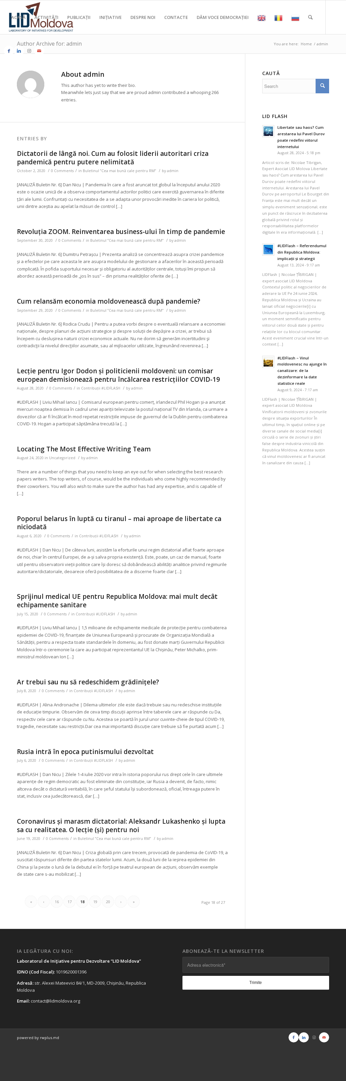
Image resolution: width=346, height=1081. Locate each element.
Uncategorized (62, 457)
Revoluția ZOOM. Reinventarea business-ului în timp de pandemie (121, 231)
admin (172, 170)
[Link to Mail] (39, 51)
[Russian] (295, 17)
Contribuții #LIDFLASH (100, 388)
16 (57, 901)
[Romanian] (278, 17)
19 (95, 901)
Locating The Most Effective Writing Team (84, 449)
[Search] (310, 17)
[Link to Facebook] (9, 51)
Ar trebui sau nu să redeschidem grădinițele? (88, 682)
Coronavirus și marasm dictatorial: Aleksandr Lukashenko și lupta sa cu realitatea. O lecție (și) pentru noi (121, 825)
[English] (261, 17)
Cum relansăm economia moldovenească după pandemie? (108, 301)
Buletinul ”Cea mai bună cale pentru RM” (119, 170)
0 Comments (62, 170)
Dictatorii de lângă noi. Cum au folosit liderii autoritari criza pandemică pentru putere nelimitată (112, 157)
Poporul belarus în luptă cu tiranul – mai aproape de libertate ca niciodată (119, 523)
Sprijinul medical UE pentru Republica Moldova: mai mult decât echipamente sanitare (117, 600)
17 (70, 901)
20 (108, 901)
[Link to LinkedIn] (19, 51)
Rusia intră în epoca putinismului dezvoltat (85, 751)
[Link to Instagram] (29, 51)
